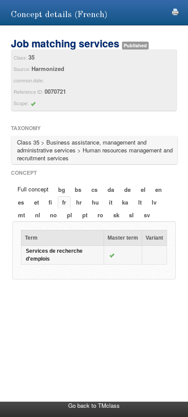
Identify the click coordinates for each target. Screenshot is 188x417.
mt (21, 215)
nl (37, 215)
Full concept (33, 189)
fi (50, 202)
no (53, 215)
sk (116, 215)
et (36, 202)
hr (79, 202)
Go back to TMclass (94, 405)
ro (100, 215)
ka (125, 202)
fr (64, 202)
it (110, 202)
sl (131, 215)
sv (147, 215)
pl (69, 215)
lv (154, 202)
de (127, 189)
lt (140, 202)
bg (61, 189)
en (158, 189)
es (21, 202)
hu (95, 202)
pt (84, 215)
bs (78, 189)
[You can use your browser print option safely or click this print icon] (175, 11)
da (111, 189)
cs (94, 189)
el (143, 189)
